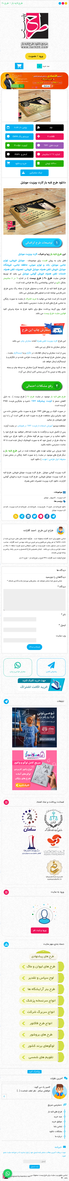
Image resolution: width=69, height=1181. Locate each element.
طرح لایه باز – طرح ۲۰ (12, 3)
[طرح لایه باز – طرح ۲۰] (34, 31)
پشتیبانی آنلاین (51, 671)
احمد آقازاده (30, 530)
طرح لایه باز (32, 507)
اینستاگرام (18, 353)
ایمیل (62, 625)
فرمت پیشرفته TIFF (41, 401)
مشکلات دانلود (55, 1131)
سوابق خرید (57, 1121)
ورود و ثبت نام (39, 930)
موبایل (46, 497)
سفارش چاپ (25, 341)
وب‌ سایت (61, 636)
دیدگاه (62, 587)
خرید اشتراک (31, 299)
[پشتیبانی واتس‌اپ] (7, 1173)
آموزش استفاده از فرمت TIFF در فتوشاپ (35, 426)
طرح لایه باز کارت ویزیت (17, 507)
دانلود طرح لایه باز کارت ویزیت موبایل (43, 183)
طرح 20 (49, 507)
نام (63, 614)
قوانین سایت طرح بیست (55, 313)
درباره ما (58, 1136)
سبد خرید (58, 1116)
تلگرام (28, 353)
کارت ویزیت (61, 497)
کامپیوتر (53, 497)
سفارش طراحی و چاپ (18, 671)
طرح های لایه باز (55, 1111)
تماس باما (58, 1126)
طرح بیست (41, 507)
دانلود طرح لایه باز (59, 507)
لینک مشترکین (36, 172)
